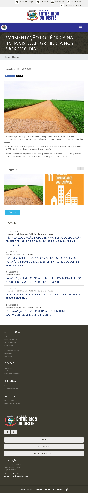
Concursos (8, 368)
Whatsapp (31, 76)
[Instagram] (14, 432)
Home (7, 57)
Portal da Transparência (12, 374)
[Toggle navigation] (80, 27)
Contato (45, 440)
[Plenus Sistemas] (67, 489)
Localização (44, 446)
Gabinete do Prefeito (11, 351)
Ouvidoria (7, 371)
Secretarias (8, 356)
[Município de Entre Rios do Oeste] (44, 15)
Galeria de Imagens (11, 388)
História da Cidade (10, 340)
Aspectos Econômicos (11, 348)
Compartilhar (10, 76)
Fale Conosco (9, 401)
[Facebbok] (7, 432)
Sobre (6, 337)
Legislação (8, 353)
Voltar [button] (13, 212)
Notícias (15, 57)
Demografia (8, 345)
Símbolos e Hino (10, 342)
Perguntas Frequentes (12, 403)
